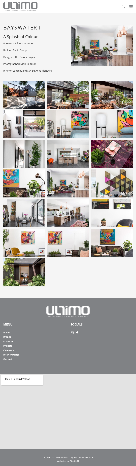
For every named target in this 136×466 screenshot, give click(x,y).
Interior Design (11, 354)
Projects (7, 345)
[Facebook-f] (77, 332)
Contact (7, 359)
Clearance (8, 350)
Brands (7, 336)
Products (8, 341)
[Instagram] (72, 332)
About (6, 332)
